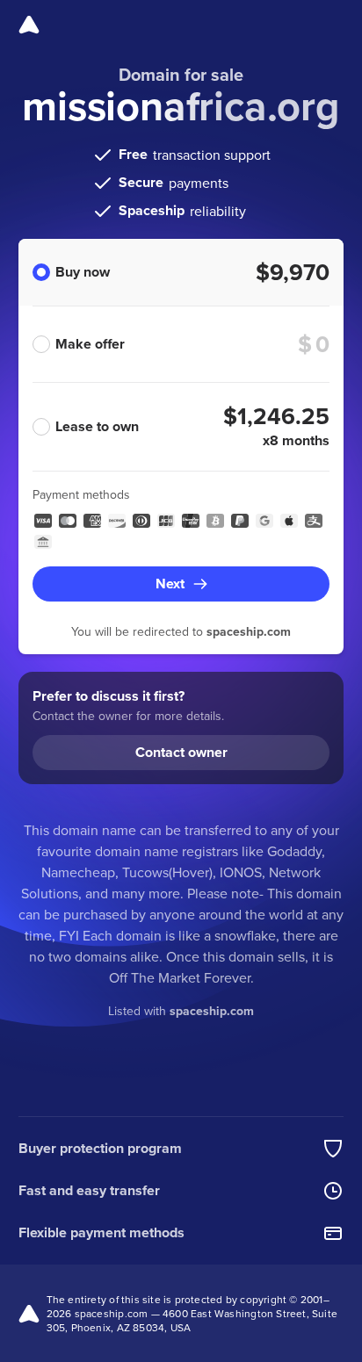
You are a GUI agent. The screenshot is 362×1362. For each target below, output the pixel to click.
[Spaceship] (29, 24)
